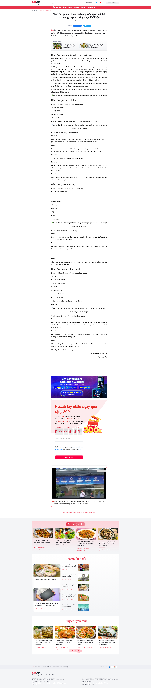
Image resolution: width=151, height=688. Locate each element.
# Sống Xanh (38, 608)
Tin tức (58, 7)
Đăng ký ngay (69, 457)
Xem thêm (75, 650)
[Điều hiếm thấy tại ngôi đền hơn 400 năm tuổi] (83, 577)
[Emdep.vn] (36, 2)
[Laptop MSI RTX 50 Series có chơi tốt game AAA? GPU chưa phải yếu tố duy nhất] (47, 594)
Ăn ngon (83, 7)
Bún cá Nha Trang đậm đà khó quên (45, 579)
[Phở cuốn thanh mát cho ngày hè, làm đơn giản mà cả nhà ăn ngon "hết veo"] (107, 632)
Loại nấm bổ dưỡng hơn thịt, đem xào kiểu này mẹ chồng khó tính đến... (107, 543)
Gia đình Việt (92, 7)
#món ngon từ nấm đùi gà (75, 512)
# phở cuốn (101, 649)
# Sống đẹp (64, 609)
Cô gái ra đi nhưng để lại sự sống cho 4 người (69, 605)
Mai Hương (74, 20)
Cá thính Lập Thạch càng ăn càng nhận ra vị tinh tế (69, 595)
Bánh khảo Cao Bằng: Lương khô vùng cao (69, 585)
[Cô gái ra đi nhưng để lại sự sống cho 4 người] (83, 607)
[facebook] (94, 3)
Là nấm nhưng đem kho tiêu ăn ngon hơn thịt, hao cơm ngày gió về (85, 543)
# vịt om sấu (38, 649)
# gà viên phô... (59, 649)
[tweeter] (96, 3)
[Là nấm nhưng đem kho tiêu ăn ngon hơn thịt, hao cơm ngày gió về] (86, 534)
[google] (98, 3)
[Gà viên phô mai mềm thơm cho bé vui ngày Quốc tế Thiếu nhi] (65, 632)
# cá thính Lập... (71, 599)
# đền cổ (69, 579)
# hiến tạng (70, 609)
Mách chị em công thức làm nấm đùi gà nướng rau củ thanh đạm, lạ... (64, 542)
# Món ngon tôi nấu (60, 548)
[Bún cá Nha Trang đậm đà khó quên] (47, 570)
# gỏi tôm (92, 647)
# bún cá (42, 583)
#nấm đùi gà (66, 512)
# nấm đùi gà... (37, 549)
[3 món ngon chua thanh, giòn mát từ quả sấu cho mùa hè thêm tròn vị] (43, 632)
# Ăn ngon (37, 583)
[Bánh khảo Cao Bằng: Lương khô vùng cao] (83, 587)
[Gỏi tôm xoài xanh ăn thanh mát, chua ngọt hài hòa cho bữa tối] (86, 632)
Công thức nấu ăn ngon (45, 10)
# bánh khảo (70, 589)
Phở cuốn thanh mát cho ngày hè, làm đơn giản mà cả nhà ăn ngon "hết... (107, 642)
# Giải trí (64, 569)
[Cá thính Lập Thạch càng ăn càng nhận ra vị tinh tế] (83, 597)
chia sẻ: (69, 25)
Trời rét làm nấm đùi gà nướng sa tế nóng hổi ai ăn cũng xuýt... (42, 542)
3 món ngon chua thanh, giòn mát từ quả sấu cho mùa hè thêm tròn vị (43, 642)
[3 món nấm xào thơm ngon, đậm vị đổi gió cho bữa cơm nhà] (57, 46)
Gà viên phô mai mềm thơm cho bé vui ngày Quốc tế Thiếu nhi (64, 642)
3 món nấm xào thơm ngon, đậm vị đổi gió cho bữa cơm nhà (70, 46)
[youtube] (101, 3)
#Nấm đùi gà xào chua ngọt (88, 512)
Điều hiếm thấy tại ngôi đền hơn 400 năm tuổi (69, 575)
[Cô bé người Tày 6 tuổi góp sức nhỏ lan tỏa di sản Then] (83, 567)
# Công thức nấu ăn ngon (40, 547)
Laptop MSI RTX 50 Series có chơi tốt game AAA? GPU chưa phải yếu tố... (46, 604)
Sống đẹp (77, 7)
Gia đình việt (64, 667)
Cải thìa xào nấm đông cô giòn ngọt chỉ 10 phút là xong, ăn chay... (96, 46)
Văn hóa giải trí (67, 7)
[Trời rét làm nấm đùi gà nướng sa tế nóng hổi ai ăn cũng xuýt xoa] (43, 533)
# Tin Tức (64, 579)
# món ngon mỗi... (81, 550)
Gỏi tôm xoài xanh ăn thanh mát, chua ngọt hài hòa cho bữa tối (85, 642)
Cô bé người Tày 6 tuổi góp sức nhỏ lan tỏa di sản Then (69, 565)
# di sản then (69, 569)
